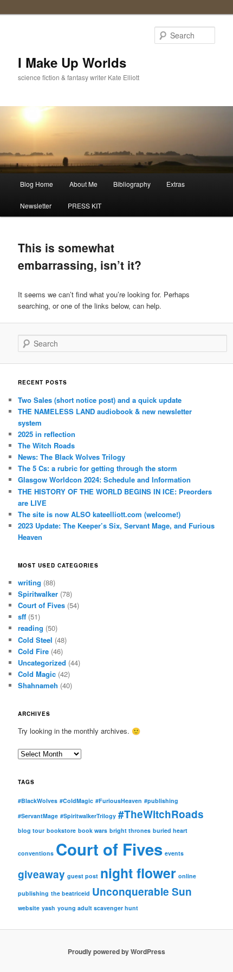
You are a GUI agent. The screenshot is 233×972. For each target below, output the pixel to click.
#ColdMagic (76, 801)
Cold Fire (33, 651)
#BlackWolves (37, 801)
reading (30, 628)
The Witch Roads (46, 445)
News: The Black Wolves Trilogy (71, 457)
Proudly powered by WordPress (116, 951)
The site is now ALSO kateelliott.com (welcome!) (99, 514)
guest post (82, 876)
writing (29, 582)
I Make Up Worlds (72, 62)
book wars (92, 830)
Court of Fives (41, 605)
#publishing (161, 801)
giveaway (41, 874)
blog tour (31, 830)
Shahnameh (38, 685)
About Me (83, 183)
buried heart (170, 830)
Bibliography (132, 183)
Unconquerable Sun (142, 891)
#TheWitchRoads (161, 814)
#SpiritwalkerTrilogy (88, 816)
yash (48, 908)
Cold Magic (37, 674)
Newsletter (35, 205)
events (174, 853)
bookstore (61, 830)
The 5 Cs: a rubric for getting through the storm (97, 468)
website (29, 908)
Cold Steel (35, 640)
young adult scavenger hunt (97, 908)
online (187, 876)
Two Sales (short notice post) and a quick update (100, 400)
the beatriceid (70, 893)
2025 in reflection (46, 434)
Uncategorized (42, 662)
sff (22, 616)
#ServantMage (38, 816)
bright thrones (130, 830)
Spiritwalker (38, 594)
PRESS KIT (84, 205)
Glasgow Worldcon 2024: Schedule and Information (104, 479)
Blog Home (36, 183)
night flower (138, 873)
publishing (33, 893)
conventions (36, 853)
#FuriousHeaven (118, 801)
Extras (175, 183)
